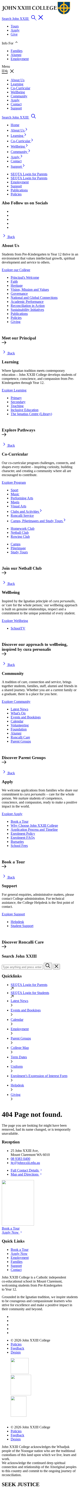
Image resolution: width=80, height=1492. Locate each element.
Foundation (19, 729)
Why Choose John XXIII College (34, 825)
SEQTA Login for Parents (29, 985)
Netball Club (20, 532)
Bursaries (17, 841)
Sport (14, 490)
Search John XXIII (15, 19)
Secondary (18, 402)
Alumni (16, 55)
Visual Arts (18, 506)
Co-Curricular (21, 141)
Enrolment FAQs (23, 837)
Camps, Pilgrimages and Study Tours (37, 521)
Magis (15, 502)
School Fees (19, 845)
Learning (17, 136)
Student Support (22, 926)
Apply (15, 30)
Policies (16, 318)
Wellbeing (18, 146)
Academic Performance (27, 301)
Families (16, 51)
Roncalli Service (22, 515)
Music (15, 494)
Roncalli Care (20, 737)
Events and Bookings (26, 717)
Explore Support (13, 914)
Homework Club (22, 528)
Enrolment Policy (23, 833)
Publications (19, 314)
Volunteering (20, 725)
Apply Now (11, 1232)
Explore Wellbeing (15, 621)
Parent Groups (21, 741)
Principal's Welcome (25, 277)
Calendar (17, 721)
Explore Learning (14, 390)
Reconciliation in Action (28, 306)
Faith (14, 281)
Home (15, 125)
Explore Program (14, 482)
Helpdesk (17, 922)
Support (17, 166)
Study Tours (19, 552)
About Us (18, 130)
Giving (15, 322)
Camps (15, 544)
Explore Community (16, 701)
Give (14, 34)
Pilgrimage (18, 548)
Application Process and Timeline (34, 829)
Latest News (19, 709)
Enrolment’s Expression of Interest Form (39, 1076)
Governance (19, 293)
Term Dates (19, 1057)
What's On (18, 713)
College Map (20, 1048)
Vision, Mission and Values (30, 289)
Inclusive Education (24, 410)
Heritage (17, 285)
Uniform (17, 1066)
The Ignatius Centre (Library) (31, 414)
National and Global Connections (34, 297)
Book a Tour (19, 821)
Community (19, 152)
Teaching (17, 406)
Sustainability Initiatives (27, 310)
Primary (16, 398)
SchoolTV (18, 628)
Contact (16, 161)
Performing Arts (22, 498)
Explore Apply (12, 814)
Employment (20, 59)
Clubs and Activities (25, 511)
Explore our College (16, 270)
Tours (15, 26)
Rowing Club (20, 536)
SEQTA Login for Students (30, 993)
